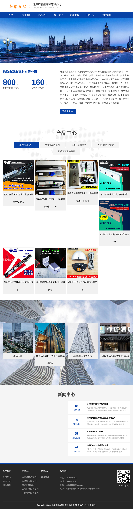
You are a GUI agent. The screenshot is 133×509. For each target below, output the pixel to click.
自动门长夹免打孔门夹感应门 (114, 194)
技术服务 (90, 15)
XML (94, 505)
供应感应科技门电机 (95, 431)
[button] (64, 59)
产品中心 (42, 15)
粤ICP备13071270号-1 (82, 505)
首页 (10, 15)
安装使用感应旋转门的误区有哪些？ (101, 418)
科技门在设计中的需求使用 (97, 445)
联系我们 (106, 15)
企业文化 (7, 481)
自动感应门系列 (29, 477)
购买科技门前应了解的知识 (97, 404)
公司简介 (7, 477)
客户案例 (58, 15)
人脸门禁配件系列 (30, 489)
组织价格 (7, 485)
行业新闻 (45, 477)
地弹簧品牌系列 (29, 481)
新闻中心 (74, 15)
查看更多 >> (68, 111)
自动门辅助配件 (29, 485)
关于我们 (26, 15)
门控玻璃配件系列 (30, 493)
